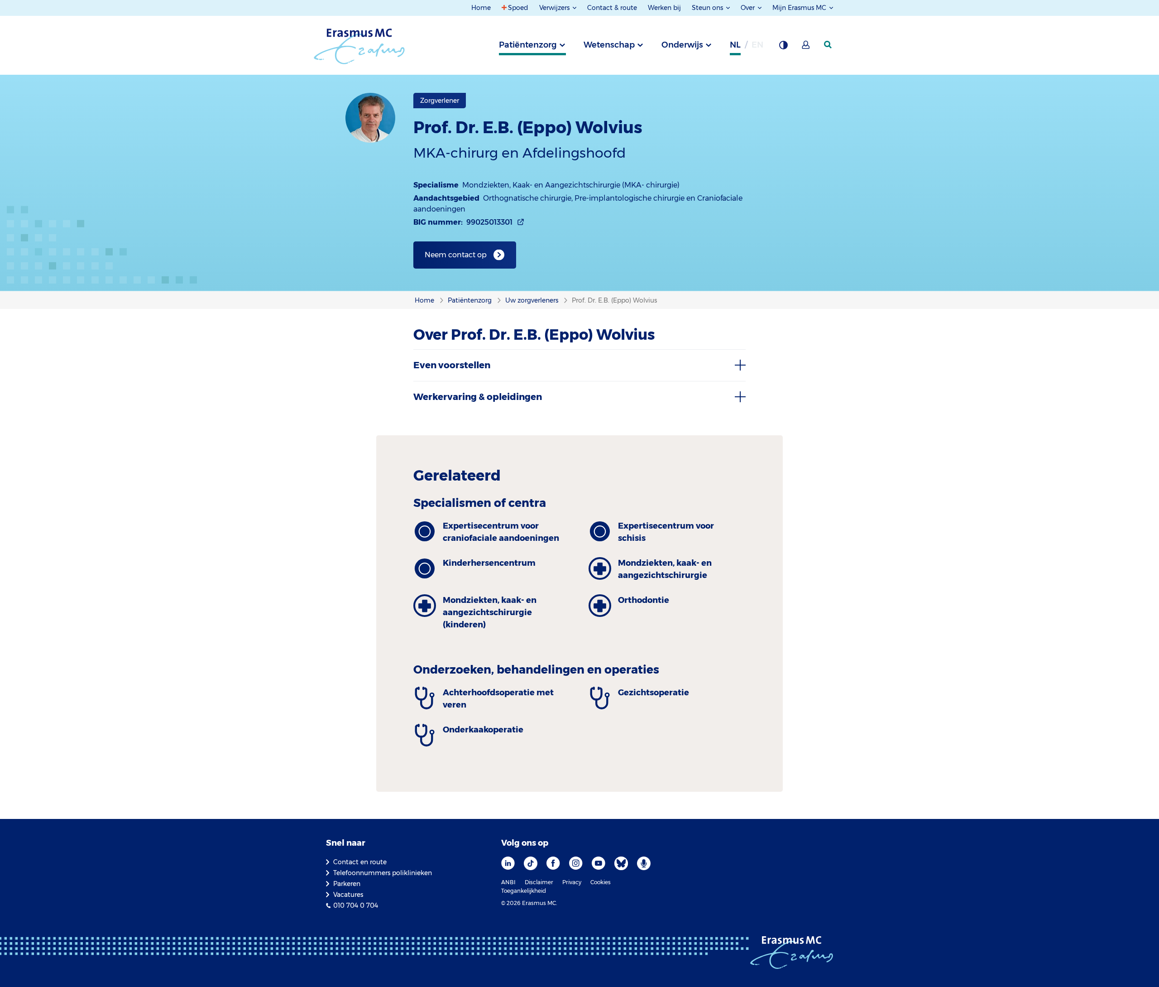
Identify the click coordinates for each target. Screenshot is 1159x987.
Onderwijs (682, 45)
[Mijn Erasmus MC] (806, 47)
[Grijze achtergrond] (783, 47)
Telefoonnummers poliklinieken (382, 873)
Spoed (518, 8)
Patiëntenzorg (528, 45)
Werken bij (664, 8)
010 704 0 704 (355, 905)
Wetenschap (609, 45)
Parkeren (346, 884)
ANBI (508, 882)
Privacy (571, 882)
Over (749, 8)
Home (481, 8)
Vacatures (348, 895)
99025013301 (489, 222)
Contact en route (360, 862)
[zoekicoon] (828, 45)
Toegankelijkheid (523, 890)
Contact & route (612, 8)
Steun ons (708, 8)
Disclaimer (539, 882)
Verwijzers (555, 8)
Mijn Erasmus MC (800, 8)
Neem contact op (456, 254)
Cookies (600, 882)
